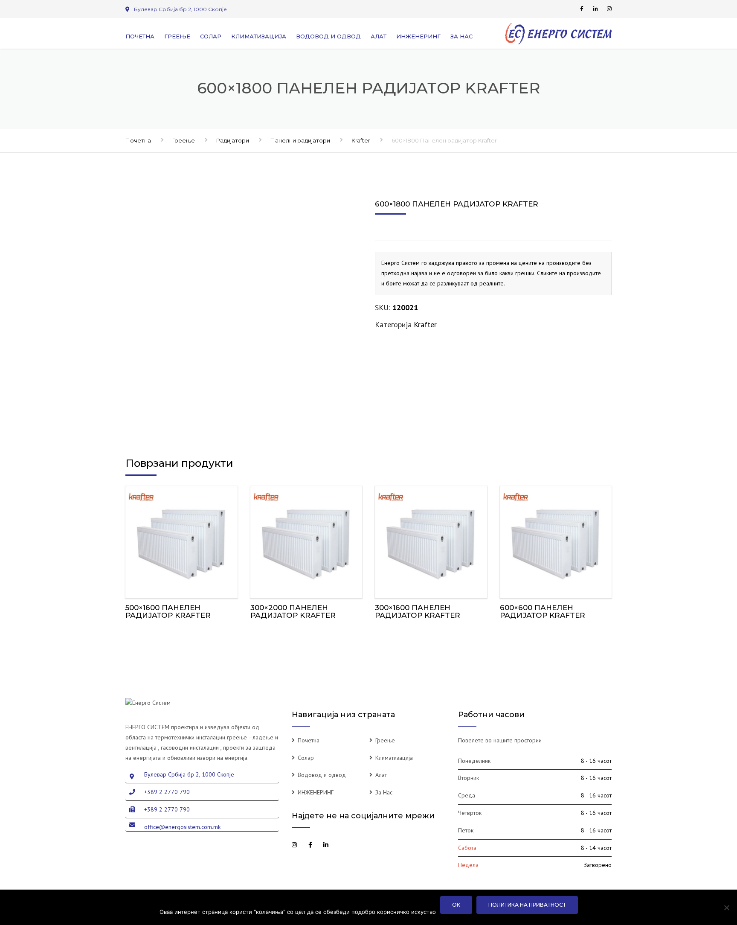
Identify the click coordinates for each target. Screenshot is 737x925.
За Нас (461, 36)
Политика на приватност (527, 905)
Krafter (360, 140)
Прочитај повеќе (181, 540)
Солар (210, 36)
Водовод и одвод (328, 36)
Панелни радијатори (300, 140)
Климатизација (258, 36)
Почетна (139, 36)
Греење (177, 36)
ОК (456, 905)
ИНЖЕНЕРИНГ (418, 36)
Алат (378, 36)
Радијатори (232, 140)
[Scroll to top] (692, 879)
